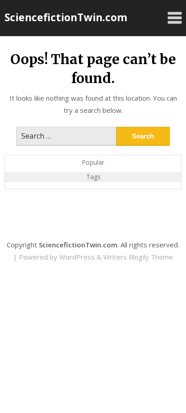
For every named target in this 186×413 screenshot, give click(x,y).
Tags (93, 176)
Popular (93, 162)
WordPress (77, 256)
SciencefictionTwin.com (66, 17)
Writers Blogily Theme (138, 256)
